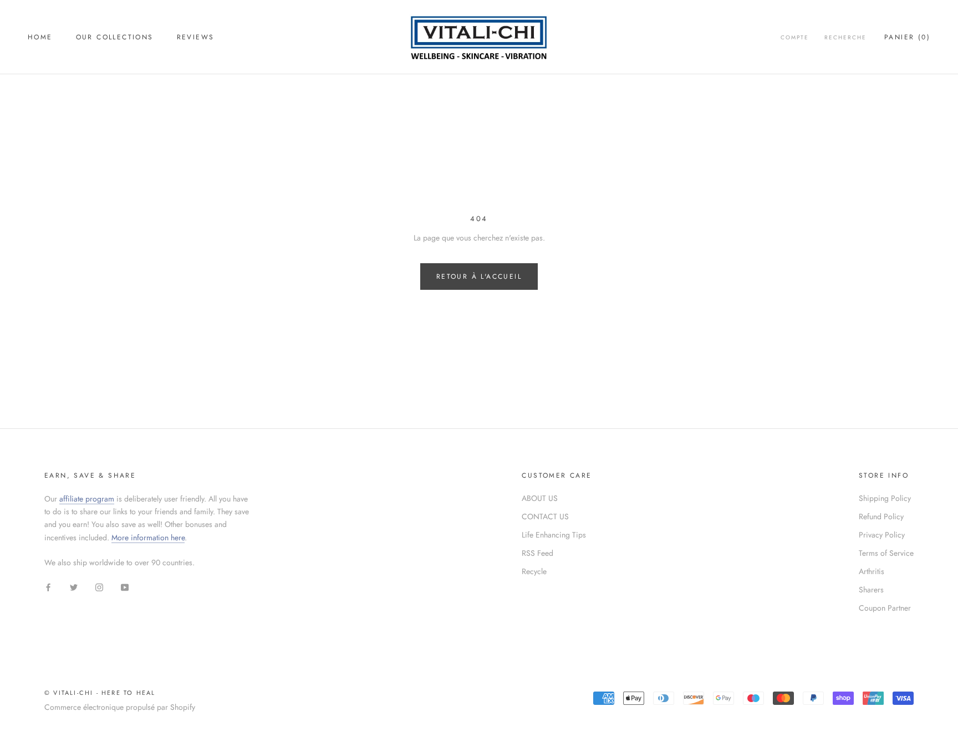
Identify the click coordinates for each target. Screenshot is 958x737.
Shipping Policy (885, 498)
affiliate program (86, 498)
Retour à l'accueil (479, 277)
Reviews (196, 37)
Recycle (534, 571)
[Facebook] (48, 586)
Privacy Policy (882, 534)
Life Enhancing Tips (554, 534)
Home (40, 37)
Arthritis (871, 571)
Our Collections (115, 37)
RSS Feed (537, 553)
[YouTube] (125, 586)
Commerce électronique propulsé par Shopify (119, 707)
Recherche (845, 37)
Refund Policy (881, 516)
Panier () (907, 37)
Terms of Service (886, 553)
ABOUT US (540, 498)
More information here (148, 537)
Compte (795, 37)
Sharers (871, 589)
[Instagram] (99, 586)
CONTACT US (545, 516)
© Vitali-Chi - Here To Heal (99, 692)
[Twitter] (74, 586)
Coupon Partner (885, 607)
